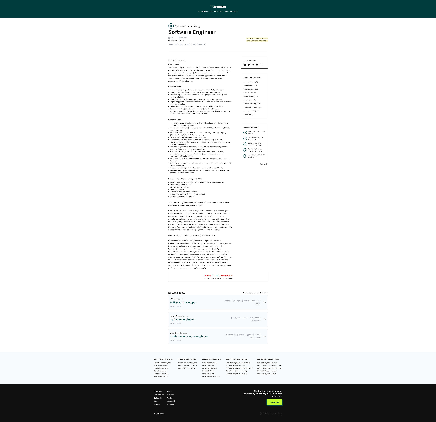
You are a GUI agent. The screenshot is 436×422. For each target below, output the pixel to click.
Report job (263, 164)
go (181, 44)
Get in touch (224, 11)
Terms (156, 401)
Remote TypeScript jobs (251, 104)
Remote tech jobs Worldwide (267, 363)
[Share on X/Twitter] (253, 64)
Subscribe (214, 11)
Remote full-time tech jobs (187, 363)
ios (251, 338)
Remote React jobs (250, 85)
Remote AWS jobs (249, 93)
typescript (236, 301)
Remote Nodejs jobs (250, 96)
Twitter (170, 398)
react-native (230, 335)
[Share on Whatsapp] (257, 64)
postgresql (201, 44)
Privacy (157, 404)
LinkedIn (170, 395)
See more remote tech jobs (254, 293)
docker (257, 318)
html (171, 44)
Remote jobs (203, 11)
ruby (193, 44)
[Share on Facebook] (244, 64)
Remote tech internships (186, 368)
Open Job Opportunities (189, 235)
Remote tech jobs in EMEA (266, 374)
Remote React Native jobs (252, 107)
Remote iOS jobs (208, 365)
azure (258, 304)
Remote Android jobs (250, 111)
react (258, 335)
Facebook (171, 401)
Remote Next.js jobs (161, 376)
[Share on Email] (261, 64)
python (186, 44)
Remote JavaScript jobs (251, 82)
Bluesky (170, 404)
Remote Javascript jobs (162, 363)
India (181, 40)
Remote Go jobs (249, 114)
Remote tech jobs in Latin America (269, 368)
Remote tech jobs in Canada (236, 365)
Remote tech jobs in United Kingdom (239, 368)
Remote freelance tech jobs (187, 365)
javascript (245, 301)
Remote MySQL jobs (209, 368)
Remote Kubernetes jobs (211, 376)
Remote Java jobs (249, 100)
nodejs (227, 301)
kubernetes (256, 321)
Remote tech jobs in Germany (236, 371)
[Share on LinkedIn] (249, 64)
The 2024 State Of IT (209, 235)
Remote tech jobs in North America (269, 365)
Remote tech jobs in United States (238, 363)
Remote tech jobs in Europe (267, 371)
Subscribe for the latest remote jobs (218, 278)
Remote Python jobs (250, 89)
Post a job (234, 11)
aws (251, 318)
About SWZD (173, 235)
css (176, 44)
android (257, 338)
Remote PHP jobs (208, 371)
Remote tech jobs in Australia (236, 374)
